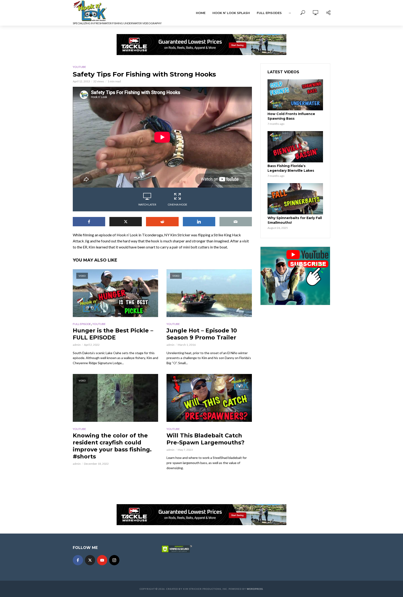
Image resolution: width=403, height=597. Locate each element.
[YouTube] (102, 560)
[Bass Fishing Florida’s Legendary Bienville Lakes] (295, 146)
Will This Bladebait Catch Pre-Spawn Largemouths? (205, 439)
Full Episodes (269, 13)
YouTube (79, 67)
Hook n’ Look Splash (231, 13)
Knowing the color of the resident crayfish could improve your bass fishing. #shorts (112, 446)
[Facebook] (78, 560)
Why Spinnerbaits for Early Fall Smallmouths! (295, 220)
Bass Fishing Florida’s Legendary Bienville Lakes (291, 168)
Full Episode (82, 324)
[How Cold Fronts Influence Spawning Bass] (295, 95)
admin (77, 344)
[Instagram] (114, 560)
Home (200, 13)
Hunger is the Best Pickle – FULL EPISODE (113, 334)
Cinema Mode (177, 204)
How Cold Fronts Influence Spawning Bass (291, 116)
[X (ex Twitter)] (90, 560)
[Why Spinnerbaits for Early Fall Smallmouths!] (295, 198)
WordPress (255, 588)
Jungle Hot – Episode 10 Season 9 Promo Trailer (202, 334)
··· (290, 13)
